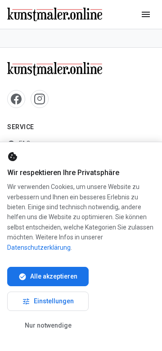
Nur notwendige (48, 325)
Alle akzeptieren (47, 277)
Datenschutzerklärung (39, 247)
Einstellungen (48, 301)
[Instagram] (40, 99)
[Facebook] (16, 99)
